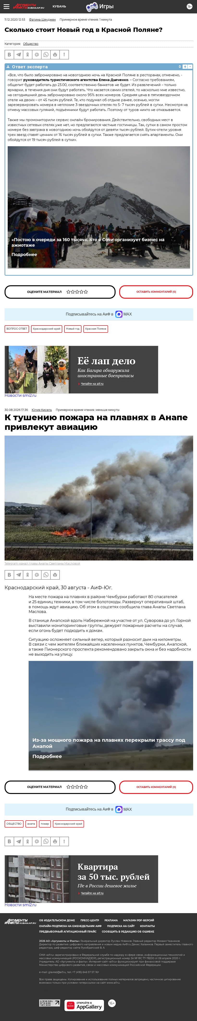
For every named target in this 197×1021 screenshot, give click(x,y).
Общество (30, 44)
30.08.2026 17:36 (16, 410)
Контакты (147, 926)
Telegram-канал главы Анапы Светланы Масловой (42, 563)
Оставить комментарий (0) (156, 291)
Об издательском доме (57, 920)
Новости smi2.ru (21, 395)
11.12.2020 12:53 (15, 19)
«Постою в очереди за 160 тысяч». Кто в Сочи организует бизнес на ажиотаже (88, 242)
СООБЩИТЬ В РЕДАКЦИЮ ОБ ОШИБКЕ (128, 931)
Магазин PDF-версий (138, 920)
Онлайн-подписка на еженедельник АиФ (70, 926)
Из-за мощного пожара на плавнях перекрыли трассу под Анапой (108, 743)
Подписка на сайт (121, 926)
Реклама (111, 920)
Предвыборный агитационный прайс (67, 931)
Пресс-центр (89, 920)
